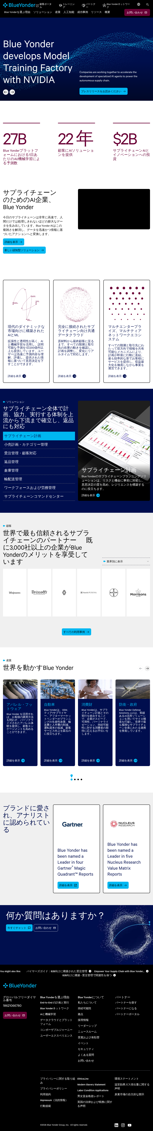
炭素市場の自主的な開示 (129, 1094)
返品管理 (11, 462)
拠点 (80, 1014)
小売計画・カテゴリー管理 (26, 444)
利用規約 (45, 1094)
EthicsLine (82, 1078)
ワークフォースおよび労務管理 (30, 487)
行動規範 (45, 1105)
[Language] (139, 7)
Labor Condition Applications (92, 1090)
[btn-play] (114, 209)
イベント (83, 1043)
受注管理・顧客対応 (20, 453)
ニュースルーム (87, 1031)
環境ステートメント (127, 1078)
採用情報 (83, 1019)
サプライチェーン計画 (22, 436)
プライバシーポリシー (53, 1088)
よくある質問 (86, 1054)
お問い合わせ (86, 1060)
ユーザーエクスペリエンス (56, 1035)
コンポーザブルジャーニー (56, 1029)
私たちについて (87, 1002)
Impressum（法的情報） (54, 1100)
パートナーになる (126, 1008)
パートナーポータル (127, 1014)
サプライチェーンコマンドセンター (34, 496)
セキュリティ (86, 1049)
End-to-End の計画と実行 (54, 1002)
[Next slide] (12, 92)
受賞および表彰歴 (88, 1037)
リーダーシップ (87, 1025)
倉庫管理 (11, 470)
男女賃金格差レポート (90, 1096)
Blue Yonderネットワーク (54, 1008)
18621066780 (12, 1005)
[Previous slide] (5, 92)
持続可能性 (84, 1008)
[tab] (71, 779)
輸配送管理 (13, 479)
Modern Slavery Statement (91, 1084)
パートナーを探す (126, 1002)
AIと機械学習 (48, 1014)
